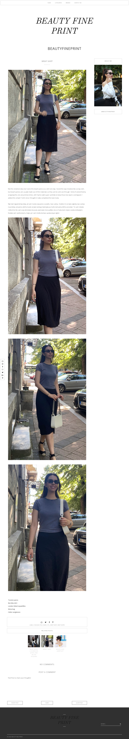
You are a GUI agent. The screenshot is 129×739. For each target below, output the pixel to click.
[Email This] (41, 622)
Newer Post (15, 703)
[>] (120, 724)
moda (45, 625)
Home (49, 3)
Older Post (79, 703)
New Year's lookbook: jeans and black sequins (34, 652)
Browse (68, 3)
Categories (58, 3)
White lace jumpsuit (60, 650)
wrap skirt (53, 625)
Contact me (78, 3)
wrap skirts (61, 625)
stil (48, 625)
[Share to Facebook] (49, 622)
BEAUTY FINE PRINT (17, 736)
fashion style (38, 625)
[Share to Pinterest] (53, 622)
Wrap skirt (47, 649)
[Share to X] (45, 622)
